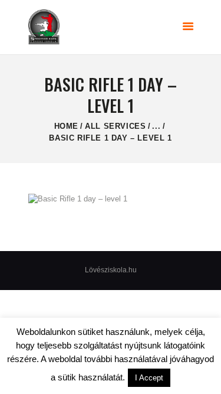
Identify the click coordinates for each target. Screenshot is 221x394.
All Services (115, 126)
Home (66, 126)
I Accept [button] (149, 377)
